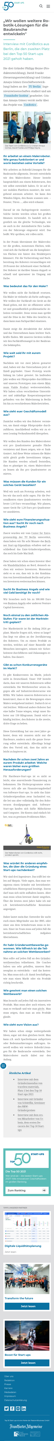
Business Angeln (17, 603)
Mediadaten (10, 1392)
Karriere (8, 1388)
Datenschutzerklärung (15, 1400)
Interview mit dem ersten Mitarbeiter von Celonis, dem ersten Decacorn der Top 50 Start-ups (31, 1122)
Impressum (10, 1396)
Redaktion (9, 1380)
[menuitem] (8, 1376)
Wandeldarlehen (16, 565)
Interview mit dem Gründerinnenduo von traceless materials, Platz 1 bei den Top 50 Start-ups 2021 (30, 1087)
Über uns (8, 1376)
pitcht (41, 1008)
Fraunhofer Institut (16, 95)
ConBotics (30, 104)
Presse (7, 1384)
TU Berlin (35, 86)
